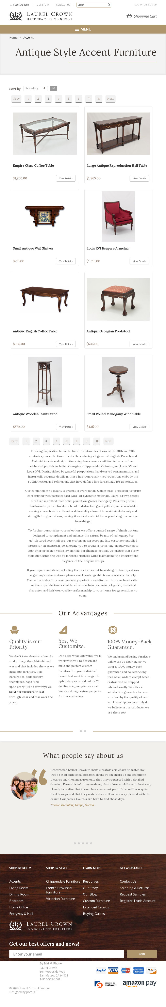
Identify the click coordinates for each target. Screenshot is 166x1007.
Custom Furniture (96, 901)
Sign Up (152, 4)
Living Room (18, 888)
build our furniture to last (26, 692)
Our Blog (90, 894)
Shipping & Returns (134, 888)
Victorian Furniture (60, 899)
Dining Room (19, 894)
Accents (15, 881)
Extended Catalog (96, 907)
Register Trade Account (137, 901)
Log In (138, 4)
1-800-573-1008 (21, 4)
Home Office (18, 907)
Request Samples (133, 894)
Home (13, 37)
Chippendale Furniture (63, 881)
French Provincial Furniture (59, 890)
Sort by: (15, 89)
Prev (16, 98)
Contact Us (63, 4)
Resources (91, 881)
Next (110, 98)
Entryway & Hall (21, 913)
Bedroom (16, 901)
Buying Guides (94, 913)
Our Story (43, 4)
